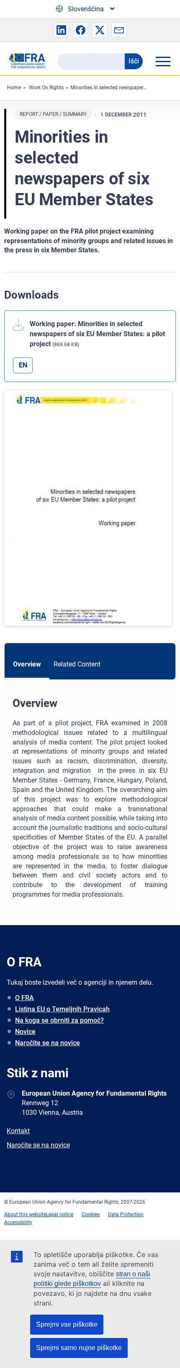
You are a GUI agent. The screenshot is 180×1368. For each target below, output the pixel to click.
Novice (25, 1032)
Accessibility (18, 1222)
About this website (25, 1214)
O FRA (24, 998)
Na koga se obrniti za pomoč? (59, 1020)
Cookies (91, 1214)
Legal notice (59, 1214)
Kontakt (18, 1131)
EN (23, 365)
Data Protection (126, 1214)
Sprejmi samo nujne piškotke (79, 1347)
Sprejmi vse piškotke (67, 1324)
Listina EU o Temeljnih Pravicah (62, 1009)
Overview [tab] (27, 664)
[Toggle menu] (163, 61)
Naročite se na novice (47, 1043)
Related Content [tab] (77, 664)
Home (14, 88)
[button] (61, 30)
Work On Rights (46, 88)
